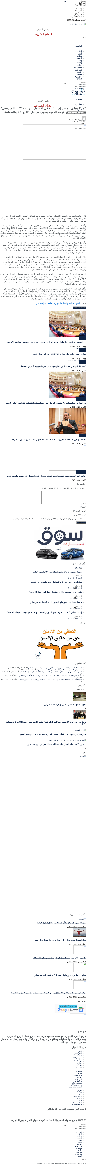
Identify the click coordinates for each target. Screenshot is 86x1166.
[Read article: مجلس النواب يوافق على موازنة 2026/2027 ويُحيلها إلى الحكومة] (43, 348)
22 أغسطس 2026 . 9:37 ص (76, 979)
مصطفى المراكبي (73, 119)
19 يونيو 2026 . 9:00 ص (78, 407)
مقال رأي (78, 104)
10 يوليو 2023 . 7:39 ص (77, 121)
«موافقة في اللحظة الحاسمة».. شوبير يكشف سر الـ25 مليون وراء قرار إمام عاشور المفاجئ (50, 679)
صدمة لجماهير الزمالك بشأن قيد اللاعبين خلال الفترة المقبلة (57, 572)
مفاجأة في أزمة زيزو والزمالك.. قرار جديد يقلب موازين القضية (56, 582)
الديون (78, 303)
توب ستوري (81, 399)
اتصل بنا (79, 8)
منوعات (79, 99)
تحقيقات (78, 70)
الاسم (83, 507)
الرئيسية (78, 46)
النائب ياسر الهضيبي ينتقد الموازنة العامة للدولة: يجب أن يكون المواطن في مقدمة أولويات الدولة (46, 476)
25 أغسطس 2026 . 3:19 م (76, 997)
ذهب (80, 60)
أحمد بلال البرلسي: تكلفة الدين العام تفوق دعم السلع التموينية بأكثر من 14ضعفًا (53, 366)
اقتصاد (79, 58)
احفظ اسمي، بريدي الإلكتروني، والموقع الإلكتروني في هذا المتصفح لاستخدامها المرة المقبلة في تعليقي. (48, 519)
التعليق (83, 503)
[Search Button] (65, 1)
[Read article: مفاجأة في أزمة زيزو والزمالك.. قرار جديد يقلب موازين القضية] (43, 932)
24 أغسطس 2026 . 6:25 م (76, 962)
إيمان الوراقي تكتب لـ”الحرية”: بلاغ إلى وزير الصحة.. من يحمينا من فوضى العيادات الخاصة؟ (44, 612)
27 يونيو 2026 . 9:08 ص (78, 346)
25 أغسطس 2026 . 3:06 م (76, 944)
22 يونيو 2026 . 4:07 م (78, 358)
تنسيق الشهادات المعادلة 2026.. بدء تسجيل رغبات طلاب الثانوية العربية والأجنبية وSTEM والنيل (49, 675)
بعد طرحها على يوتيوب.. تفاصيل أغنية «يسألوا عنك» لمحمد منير (60, 669)
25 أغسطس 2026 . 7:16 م (76, 927)
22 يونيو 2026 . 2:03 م (78, 370)
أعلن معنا (78, 10)
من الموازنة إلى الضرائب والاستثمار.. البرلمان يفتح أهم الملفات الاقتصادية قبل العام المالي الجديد (46, 403)
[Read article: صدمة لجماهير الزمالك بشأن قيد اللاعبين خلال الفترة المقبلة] (41, 568)
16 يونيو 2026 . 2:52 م (78, 443)
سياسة (79, 56)
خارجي (79, 72)
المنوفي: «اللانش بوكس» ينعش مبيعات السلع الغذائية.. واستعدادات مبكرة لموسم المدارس (51, 671)
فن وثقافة (78, 67)
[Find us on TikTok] (83, 38)
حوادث (79, 65)
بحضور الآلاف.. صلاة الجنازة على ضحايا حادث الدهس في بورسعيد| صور (57, 744)
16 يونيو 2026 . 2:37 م (78, 480)
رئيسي (39, 303)
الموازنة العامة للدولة (51, 303)
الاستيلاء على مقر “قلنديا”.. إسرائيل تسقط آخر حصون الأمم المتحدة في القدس (55, 667)
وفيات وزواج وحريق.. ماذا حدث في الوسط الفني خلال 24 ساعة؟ (55, 592)
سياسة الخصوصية (75, 16)
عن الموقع (78, 12)
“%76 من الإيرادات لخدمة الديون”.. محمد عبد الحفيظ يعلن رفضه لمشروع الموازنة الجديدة (49, 439)
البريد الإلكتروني (80, 511)
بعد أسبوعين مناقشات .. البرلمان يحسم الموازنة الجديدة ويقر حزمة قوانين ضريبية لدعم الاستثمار (46, 342)
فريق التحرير (77, 14)
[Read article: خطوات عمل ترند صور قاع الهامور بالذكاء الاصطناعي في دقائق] (43, 967)
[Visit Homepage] (78, 24)
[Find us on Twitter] (85, 38)
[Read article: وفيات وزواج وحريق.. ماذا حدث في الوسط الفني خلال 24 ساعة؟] (43, 950)
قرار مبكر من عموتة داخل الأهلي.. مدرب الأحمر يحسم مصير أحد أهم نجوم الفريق (53, 734)
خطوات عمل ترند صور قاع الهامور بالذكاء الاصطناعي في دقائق (56, 602)
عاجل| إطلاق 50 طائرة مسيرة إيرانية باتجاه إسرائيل (65, 704)
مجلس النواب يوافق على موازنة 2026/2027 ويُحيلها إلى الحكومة (59, 354)
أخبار (80, 54)
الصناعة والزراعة (68, 303)
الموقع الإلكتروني (80, 515)
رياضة (79, 63)
